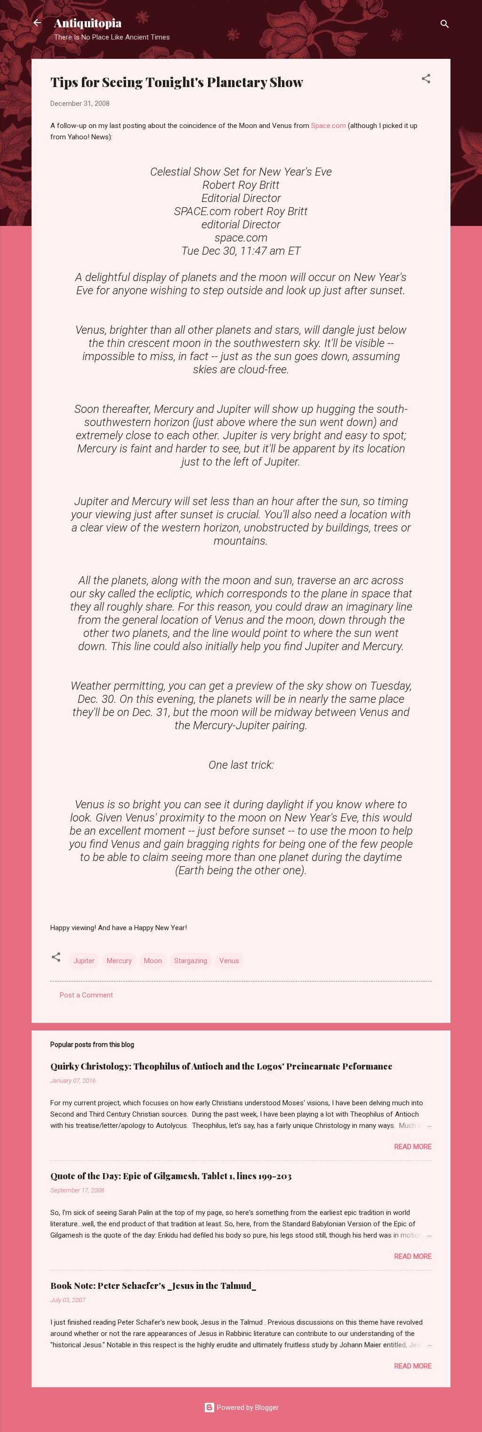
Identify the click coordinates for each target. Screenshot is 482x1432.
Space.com (329, 125)
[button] (426, 80)
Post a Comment (86, 995)
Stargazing (190, 961)
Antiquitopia (88, 22)
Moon (153, 961)
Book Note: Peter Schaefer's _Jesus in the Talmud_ (153, 1285)
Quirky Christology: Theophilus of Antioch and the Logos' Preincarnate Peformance (221, 1066)
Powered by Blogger (247, 1407)
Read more (413, 1146)
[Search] (444, 25)
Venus (229, 961)
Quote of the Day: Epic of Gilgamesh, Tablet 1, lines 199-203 (171, 1176)
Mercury (119, 961)
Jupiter (84, 961)
